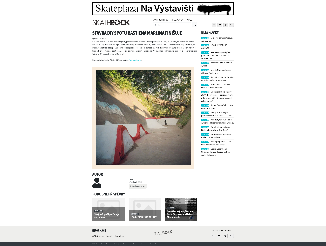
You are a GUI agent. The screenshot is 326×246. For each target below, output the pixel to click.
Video (189, 20)
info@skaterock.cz (225, 230)
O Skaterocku (98, 236)
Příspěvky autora (137, 186)
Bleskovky (177, 20)
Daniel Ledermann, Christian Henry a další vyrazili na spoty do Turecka (215, 151)
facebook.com (135, 60)
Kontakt (109, 236)
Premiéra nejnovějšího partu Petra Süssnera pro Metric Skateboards (215, 55)
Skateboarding (160, 20)
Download (119, 236)
